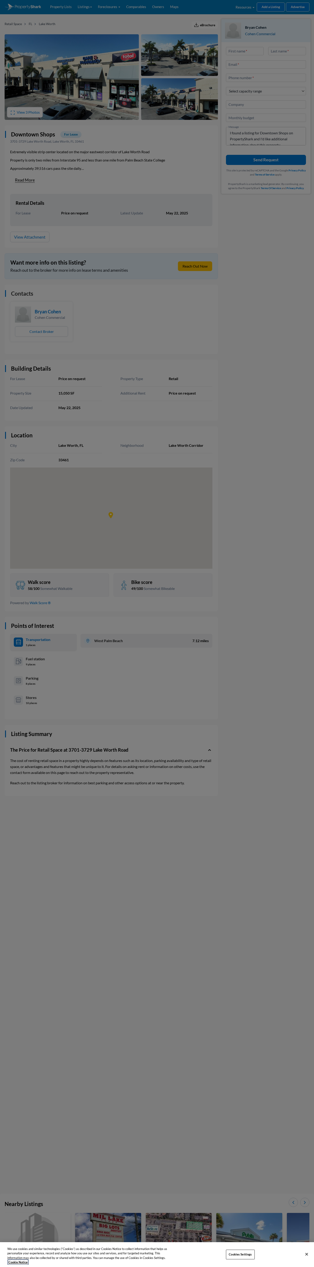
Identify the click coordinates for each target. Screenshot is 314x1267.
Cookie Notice (18, 1262)
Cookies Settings (240, 1254)
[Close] (307, 1254)
